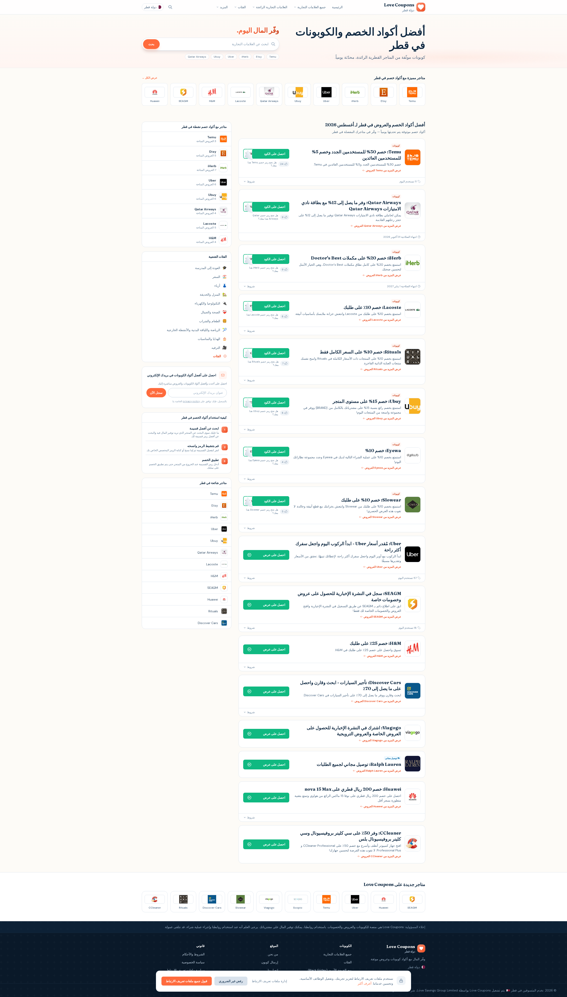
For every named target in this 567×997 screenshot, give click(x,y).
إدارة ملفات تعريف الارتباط (269, 981)
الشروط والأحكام (193, 954)
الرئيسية (337, 7)
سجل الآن (156, 393)
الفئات (242, 7)
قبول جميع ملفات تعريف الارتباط (186, 981)
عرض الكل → (149, 78)
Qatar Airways (197, 57)
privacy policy (191, 401)
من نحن (273, 954)
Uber (231, 57)
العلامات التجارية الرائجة (271, 7)
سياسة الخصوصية (193, 962)
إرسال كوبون (269, 962)
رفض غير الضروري (231, 981)
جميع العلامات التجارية (311, 7)
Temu (272, 57)
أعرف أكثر (364, 983)
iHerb (245, 57)
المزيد (224, 7)
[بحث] (170, 7)
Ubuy (217, 57)
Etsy (259, 57)
